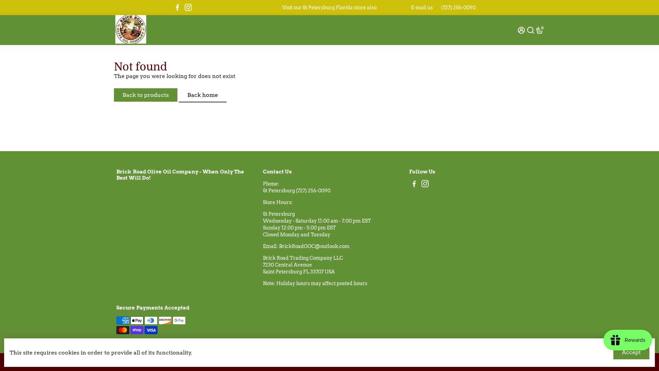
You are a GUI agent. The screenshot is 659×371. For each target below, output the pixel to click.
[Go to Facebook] (177, 7)
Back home (202, 95)
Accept (631, 352)
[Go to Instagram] (188, 7)
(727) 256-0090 (458, 7)
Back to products (146, 95)
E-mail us (422, 7)
